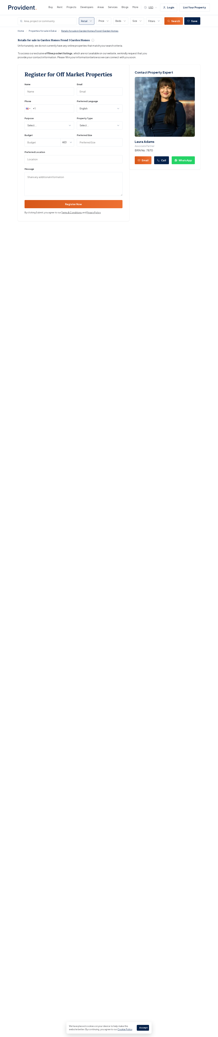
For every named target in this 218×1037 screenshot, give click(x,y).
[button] (28, 108)
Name (27, 84)
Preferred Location (35, 152)
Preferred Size (84, 135)
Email (79, 84)
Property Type (85, 118)
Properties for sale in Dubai (42, 31)
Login (170, 7)
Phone (28, 101)
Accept (143, 1027)
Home (21, 31)
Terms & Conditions (71, 212)
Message (29, 169)
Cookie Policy (125, 1029)
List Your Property (194, 7)
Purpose (29, 118)
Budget (29, 135)
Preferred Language (87, 101)
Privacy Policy (94, 212)
